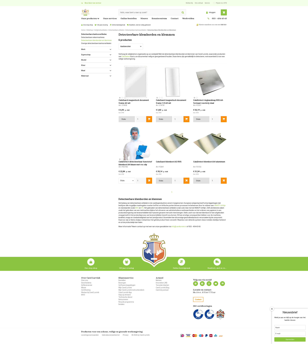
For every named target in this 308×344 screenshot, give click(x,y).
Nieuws (144, 18)
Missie (83, 288)
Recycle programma (126, 302)
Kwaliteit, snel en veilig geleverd (140, 25)
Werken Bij (189, 3)
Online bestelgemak (118, 25)
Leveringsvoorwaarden (90, 335)
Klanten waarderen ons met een (209, 25)
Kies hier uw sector (93, 3)
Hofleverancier (86, 285)
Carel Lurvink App (125, 292)
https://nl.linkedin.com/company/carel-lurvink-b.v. (195, 283)
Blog (222, 283)
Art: (123, 105)
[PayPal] (206, 335)
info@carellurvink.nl (178, 226)
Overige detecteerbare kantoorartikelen (96, 43)
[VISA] (188, 335)
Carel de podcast (162, 290)
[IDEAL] (182, 335)
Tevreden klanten (162, 285)
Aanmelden (290, 339)
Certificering (85, 290)
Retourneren (123, 299)
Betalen (121, 304)
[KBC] (215, 335)
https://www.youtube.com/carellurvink (215, 283)
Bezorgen (122, 283)
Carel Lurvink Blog (162, 288)
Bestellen (122, 280)
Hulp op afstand (125, 295)
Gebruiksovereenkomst (111, 335)
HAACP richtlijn (220, 205)
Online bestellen (129, 18)
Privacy (125, 335)
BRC (137, 208)
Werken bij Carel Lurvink (90, 292)
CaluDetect (126, 56)
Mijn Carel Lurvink (125, 288)
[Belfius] (210, 335)
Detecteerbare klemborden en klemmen (96, 40)
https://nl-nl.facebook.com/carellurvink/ (202, 283)
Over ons (84, 280)
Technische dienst (125, 297)
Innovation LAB (161, 283)
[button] (96, 49)
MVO (83, 295)
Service (207, 3)
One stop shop (88, 25)
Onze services (110, 18)
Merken (159, 280)
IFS (142, 208)
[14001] (209, 314)
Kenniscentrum (159, 18)
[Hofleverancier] (220, 314)
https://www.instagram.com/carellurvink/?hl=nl (209, 283)
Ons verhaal (199, 3)
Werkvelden (188, 18)
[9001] (198, 314)
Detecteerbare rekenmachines (92, 37)
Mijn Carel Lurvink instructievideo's (131, 290)
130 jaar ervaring (102, 25)
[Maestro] (201, 335)
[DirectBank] (221, 336)
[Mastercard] (194, 335)
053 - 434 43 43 (219, 18)
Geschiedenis (86, 283)
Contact (174, 18)
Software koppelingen (127, 285)
